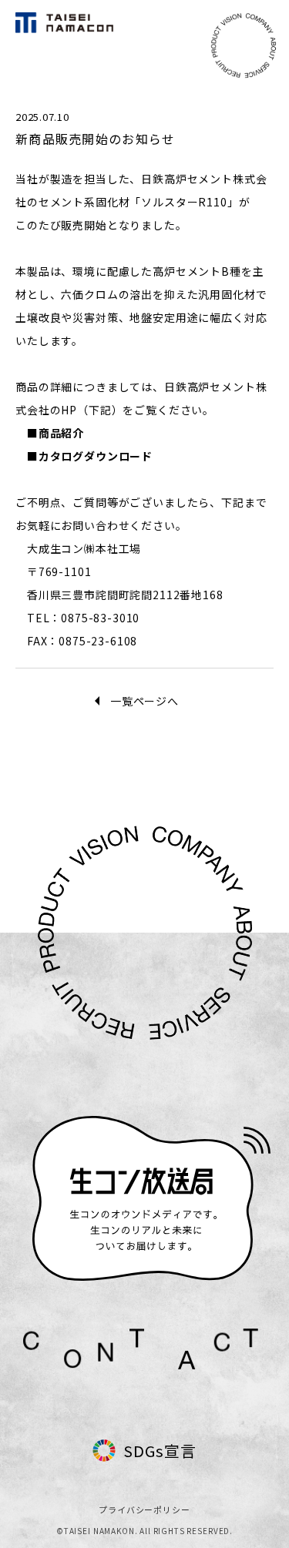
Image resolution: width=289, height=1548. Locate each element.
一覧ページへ (144, 701)
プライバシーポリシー (144, 1509)
